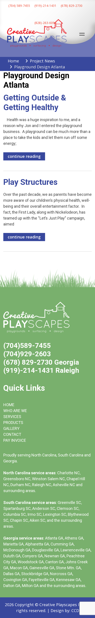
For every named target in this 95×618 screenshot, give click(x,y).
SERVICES (12, 416)
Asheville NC (64, 484)
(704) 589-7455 (19, 6)
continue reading (24, 156)
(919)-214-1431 (45, 6)
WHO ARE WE (15, 410)
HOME (8, 404)
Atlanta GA (54, 538)
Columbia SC (14, 514)
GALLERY (11, 428)
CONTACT (12, 434)
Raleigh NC (41, 484)
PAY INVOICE (14, 440)
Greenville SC (69, 502)
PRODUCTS (13, 422)
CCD (75, 610)
